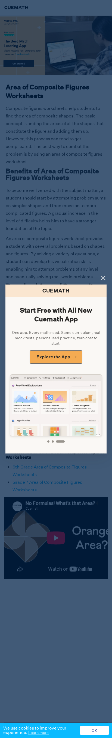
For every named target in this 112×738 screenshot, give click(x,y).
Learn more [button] (38, 732)
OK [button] (94, 730)
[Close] (103, 278)
